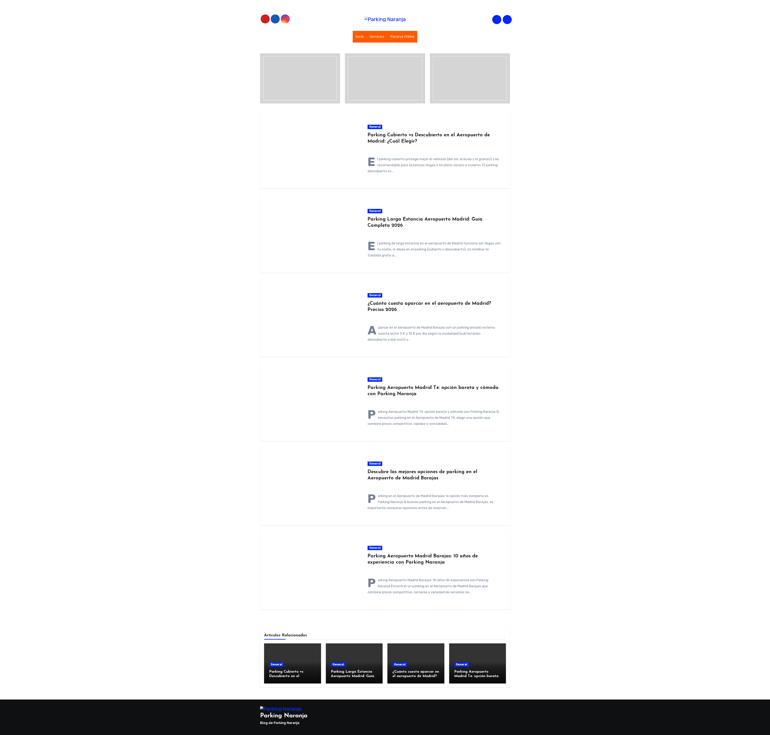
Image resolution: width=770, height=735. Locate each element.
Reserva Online (402, 36)
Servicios (377, 36)
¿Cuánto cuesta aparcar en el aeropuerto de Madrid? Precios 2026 (415, 676)
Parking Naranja (283, 716)
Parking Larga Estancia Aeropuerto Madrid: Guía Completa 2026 (352, 676)
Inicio (360, 36)
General (375, 127)
